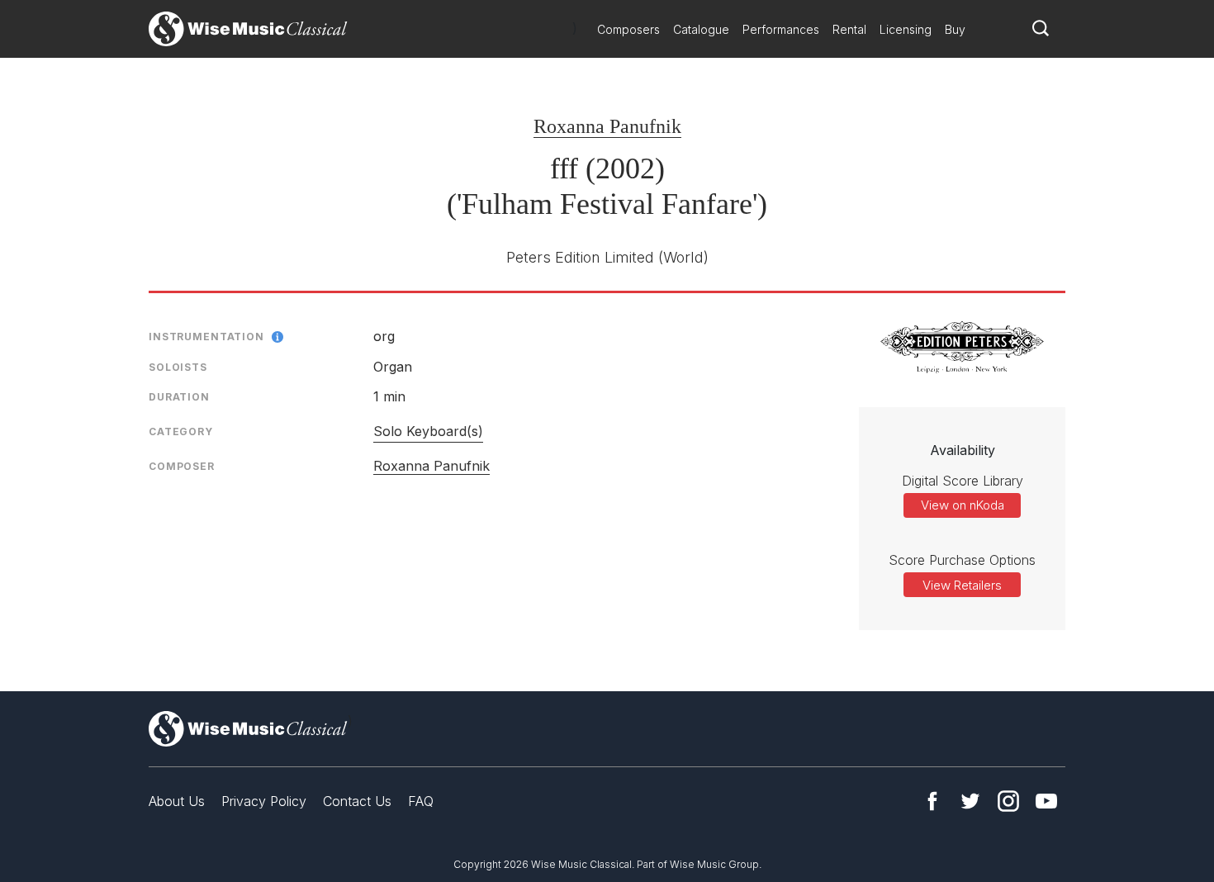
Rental (849, 29)
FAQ (421, 801)
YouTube (1046, 801)
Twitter (970, 801)
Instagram (1008, 801)
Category (181, 431)
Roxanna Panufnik (607, 126)
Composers (628, 29)
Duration (179, 397)
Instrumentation (206, 336)
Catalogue (701, 29)
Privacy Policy (263, 801)
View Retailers (962, 585)
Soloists (178, 367)
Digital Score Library (962, 480)
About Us (177, 801)
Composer (182, 466)
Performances (780, 29)
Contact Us (357, 801)
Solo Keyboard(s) (428, 431)
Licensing (906, 29)
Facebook (932, 801)
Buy (955, 29)
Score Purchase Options (962, 560)
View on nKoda (962, 505)
